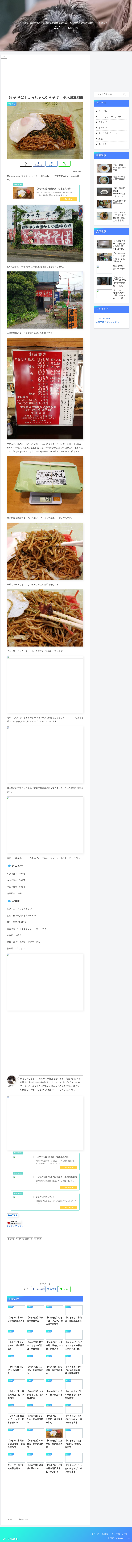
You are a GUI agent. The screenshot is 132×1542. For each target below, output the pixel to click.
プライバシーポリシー (121, 1534)
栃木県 (12, 1239)
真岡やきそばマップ (25, 1239)
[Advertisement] (45, 75)
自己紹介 (105, 1534)
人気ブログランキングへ (107, 322)
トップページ (93, 1534)
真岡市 (38, 1239)
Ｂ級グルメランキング (16, 1226)
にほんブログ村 (103, 318)
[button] (124, 94)
